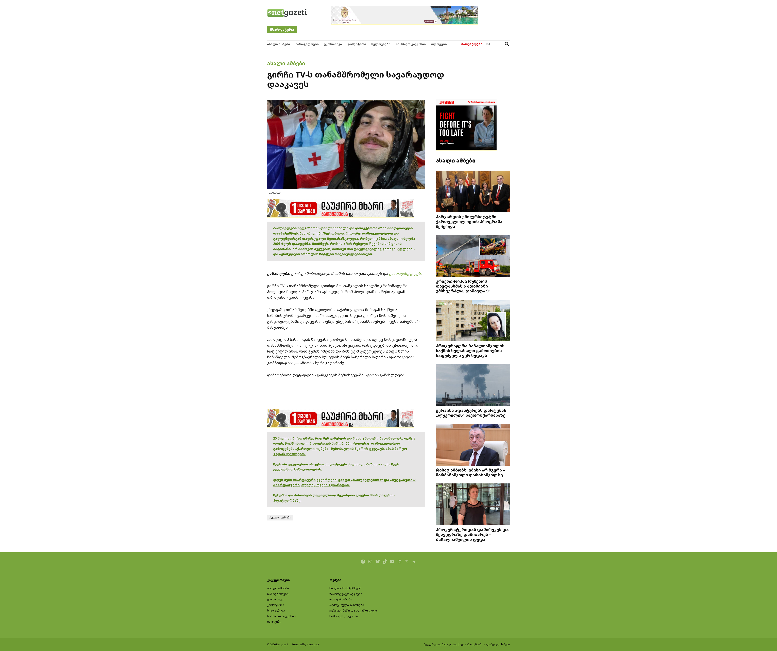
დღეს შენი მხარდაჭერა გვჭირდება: (305, 480)
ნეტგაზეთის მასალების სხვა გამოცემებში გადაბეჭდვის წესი (467, 644)
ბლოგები (439, 44)
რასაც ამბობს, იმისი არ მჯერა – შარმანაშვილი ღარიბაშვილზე (470, 472)
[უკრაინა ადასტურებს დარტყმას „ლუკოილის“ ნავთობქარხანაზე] (473, 385)
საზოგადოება (307, 44)
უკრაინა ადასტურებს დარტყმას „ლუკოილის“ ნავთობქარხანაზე (471, 412)
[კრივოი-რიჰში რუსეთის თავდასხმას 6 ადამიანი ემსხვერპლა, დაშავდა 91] (473, 256)
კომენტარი (356, 44)
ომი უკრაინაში (340, 599)
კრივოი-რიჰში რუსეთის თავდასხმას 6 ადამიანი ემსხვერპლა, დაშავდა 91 (463, 286)
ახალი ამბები (278, 44)
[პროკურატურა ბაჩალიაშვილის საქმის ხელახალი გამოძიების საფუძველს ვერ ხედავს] (473, 321)
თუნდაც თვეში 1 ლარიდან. (325, 485)
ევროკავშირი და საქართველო (353, 610)
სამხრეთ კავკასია (411, 44)
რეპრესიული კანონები (346, 605)
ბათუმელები (471, 44)
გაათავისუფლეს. (405, 273)
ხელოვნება (380, 44)
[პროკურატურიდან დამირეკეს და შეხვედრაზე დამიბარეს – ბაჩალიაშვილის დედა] (473, 505)
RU (488, 44)
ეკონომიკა (333, 44)
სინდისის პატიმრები (345, 588)
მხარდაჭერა (282, 29)
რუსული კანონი (280, 517)
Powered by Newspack (305, 644)
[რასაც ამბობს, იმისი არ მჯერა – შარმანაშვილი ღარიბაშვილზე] (473, 445)
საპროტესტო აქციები (345, 594)
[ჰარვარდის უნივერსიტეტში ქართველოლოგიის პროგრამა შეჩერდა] (473, 192)
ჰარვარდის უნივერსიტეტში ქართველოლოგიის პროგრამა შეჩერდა (469, 221)
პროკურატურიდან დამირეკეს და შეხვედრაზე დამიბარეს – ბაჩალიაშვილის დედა (472, 534)
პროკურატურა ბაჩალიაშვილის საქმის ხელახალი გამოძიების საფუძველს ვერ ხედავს (470, 350)
